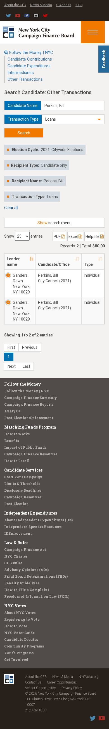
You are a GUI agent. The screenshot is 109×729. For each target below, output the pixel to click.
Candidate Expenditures (29, 65)
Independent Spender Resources (32, 526)
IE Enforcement (18, 533)
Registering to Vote (21, 619)
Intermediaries (21, 72)
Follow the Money (22, 384)
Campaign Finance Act (25, 549)
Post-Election (16, 503)
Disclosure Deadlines (22, 490)
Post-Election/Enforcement (28, 417)
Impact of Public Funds (25, 447)
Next (12, 366)
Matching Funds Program (30, 427)
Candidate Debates (21, 639)
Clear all (11, 207)
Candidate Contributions (30, 59)
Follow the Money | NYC (31, 52)
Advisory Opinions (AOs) (26, 569)
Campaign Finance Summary (30, 397)
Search (24, 133)
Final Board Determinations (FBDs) (36, 576)
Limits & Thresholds (22, 483)
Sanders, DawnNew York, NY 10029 (21, 283)
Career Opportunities (62, 682)
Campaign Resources (22, 497)
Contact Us (33, 682)
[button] (73, 119)
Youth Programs (19, 653)
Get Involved (16, 659)
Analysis (12, 411)
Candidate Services (23, 470)
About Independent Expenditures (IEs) (38, 520)
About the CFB (15, 5)
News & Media (41, 5)
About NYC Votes (19, 612)
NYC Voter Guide (19, 632)
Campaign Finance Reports (28, 404)
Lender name (13, 262)
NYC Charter (15, 556)
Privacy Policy (72, 688)
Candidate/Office (54, 264)
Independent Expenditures (30, 513)
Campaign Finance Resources (30, 454)
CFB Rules (13, 563)
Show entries (23, 236)
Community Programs (24, 646)
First (11, 347)
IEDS (78, 5)
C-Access (63, 5)
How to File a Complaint (26, 589)
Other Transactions (25, 79)
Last (26, 366)
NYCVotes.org (89, 677)
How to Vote (15, 626)
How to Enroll (16, 460)
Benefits (11, 440)
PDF (57, 236)
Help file (93, 236)
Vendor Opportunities (40, 688)
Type (88, 264)
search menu (54, 223)
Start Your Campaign (23, 477)
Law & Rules (16, 542)
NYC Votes (15, 605)
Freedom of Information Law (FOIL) (36, 596)
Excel (73, 236)
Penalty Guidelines (21, 583)
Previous (29, 347)
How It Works (17, 434)
